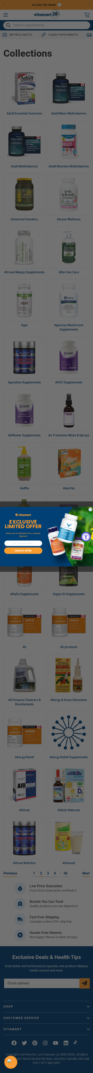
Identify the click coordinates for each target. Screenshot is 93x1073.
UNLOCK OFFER (23, 550)
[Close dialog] (90, 509)
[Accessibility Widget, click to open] (86, 536)
